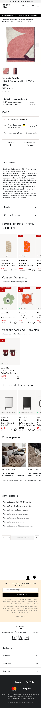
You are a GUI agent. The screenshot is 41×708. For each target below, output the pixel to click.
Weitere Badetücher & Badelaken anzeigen (18, 526)
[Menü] (38, 5)
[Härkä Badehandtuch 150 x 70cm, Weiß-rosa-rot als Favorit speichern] (37, 538)
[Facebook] (14, 637)
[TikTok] (27, 637)
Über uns (6, 671)
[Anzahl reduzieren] (3, 538)
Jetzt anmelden (33, 103)
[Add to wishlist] (11, 270)
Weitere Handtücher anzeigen (13, 522)
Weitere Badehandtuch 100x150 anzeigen (17, 502)
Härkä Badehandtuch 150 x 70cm (21, 21)
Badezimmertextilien (25, 19)
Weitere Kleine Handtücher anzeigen (16, 510)
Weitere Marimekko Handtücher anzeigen (17, 506)
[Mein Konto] (22, 5)
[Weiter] (37, 45)
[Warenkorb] (33, 5)
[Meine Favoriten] (27, 5)
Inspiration (7, 664)
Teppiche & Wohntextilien (10, 19)
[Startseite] (6, 6)
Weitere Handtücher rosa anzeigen (15, 514)
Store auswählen (32, 133)
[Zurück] (4, 45)
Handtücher (5, 21)
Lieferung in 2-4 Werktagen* (22, 1)
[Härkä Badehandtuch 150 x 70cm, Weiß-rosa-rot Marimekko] (20, 44)
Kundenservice (9, 648)
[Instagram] (20, 637)
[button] (5, 91)
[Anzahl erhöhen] (9, 538)
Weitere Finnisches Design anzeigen (16, 518)
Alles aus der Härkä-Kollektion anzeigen (16, 334)
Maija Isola (5, 78)
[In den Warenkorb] (15, 270)
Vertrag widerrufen (20, 616)
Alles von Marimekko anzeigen (13, 281)
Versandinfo (33, 126)
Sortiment (6, 656)
